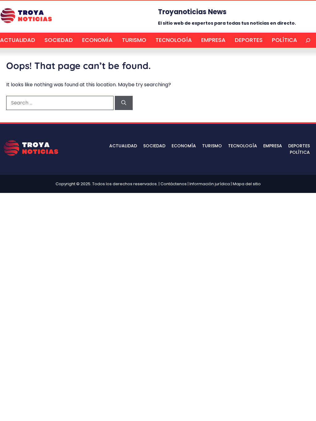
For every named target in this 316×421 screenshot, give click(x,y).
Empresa (213, 40)
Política (284, 40)
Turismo (134, 40)
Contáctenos (173, 184)
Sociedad (58, 40)
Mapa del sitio (247, 184)
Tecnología (174, 40)
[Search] (124, 103)
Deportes (249, 40)
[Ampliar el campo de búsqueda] (308, 40)
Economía (97, 40)
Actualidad (17, 40)
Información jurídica (209, 184)
